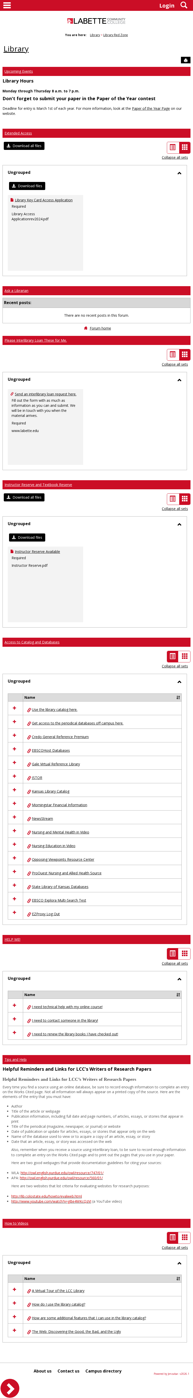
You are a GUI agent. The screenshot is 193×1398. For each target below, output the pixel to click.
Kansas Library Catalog (50, 791)
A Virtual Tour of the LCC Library (58, 1290)
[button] (24, 146)
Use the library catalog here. (54, 709)
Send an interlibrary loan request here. (45, 394)
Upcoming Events (19, 71)
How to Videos (16, 1223)
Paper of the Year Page (151, 108)
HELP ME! (12, 939)
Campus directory (103, 1371)
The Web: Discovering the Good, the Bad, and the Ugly (76, 1331)
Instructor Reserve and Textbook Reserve (38, 484)
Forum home (100, 328)
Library (95, 35)
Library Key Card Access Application (44, 200)
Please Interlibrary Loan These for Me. (36, 340)
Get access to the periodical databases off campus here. (77, 723)
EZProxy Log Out (46, 913)
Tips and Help (16, 1059)
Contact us (68, 1371)
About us (43, 1371)
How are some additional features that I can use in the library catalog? (89, 1317)
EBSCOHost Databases (51, 750)
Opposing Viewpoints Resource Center (63, 859)
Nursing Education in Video (53, 845)
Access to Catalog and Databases (32, 642)
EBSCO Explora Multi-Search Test (59, 900)
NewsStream (42, 818)
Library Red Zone (115, 35)
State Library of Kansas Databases (60, 886)
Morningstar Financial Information (59, 804)
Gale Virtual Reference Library (56, 764)
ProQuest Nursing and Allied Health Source (67, 873)
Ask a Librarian (16, 290)
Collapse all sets (175, 157)
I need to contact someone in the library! (65, 1020)
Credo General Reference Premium (60, 736)
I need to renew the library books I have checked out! (75, 1034)
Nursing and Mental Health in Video (60, 832)
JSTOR (37, 777)
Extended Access (18, 133)
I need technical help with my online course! (67, 1006)
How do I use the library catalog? (58, 1304)
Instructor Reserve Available (37, 551)
